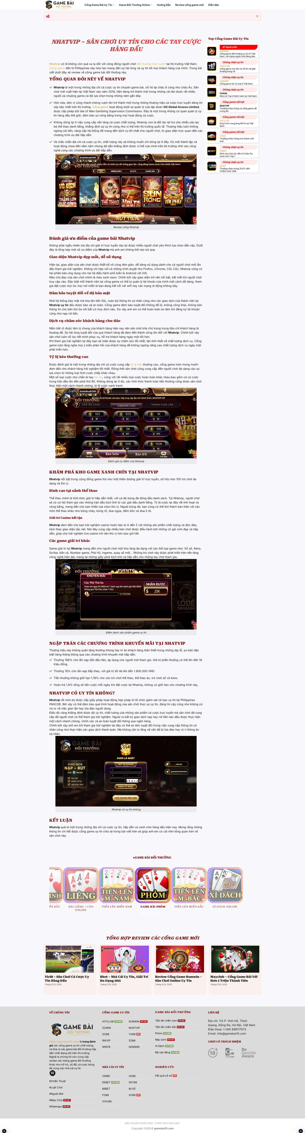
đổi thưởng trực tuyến (151, 64)
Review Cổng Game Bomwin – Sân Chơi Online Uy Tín (178, 982)
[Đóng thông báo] (257, 16)
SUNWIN (224, 51)
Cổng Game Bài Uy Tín (98, 4)
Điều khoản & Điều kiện (139, 1126)
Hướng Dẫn (164, 4)
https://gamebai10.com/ (64, 1044)
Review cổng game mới (189, 4)
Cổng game (57, 68)
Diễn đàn (213, 4)
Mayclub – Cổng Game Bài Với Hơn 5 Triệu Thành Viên (234, 982)
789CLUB (225, 66)
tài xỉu (98, 377)
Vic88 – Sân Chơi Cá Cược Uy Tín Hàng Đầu (67, 982)
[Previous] (58, 894)
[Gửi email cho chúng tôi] (52, 1077)
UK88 (223, 166)
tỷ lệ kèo (136, 364)
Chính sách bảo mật (167, 1126)
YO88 (223, 136)
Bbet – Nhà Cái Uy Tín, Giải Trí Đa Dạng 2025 (124, 982)
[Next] (247, 894)
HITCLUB (224, 120)
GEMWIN (224, 81)
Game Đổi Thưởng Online (134, 4)
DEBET (223, 151)
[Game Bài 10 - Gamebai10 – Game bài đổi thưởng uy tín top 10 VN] (61, 5)
